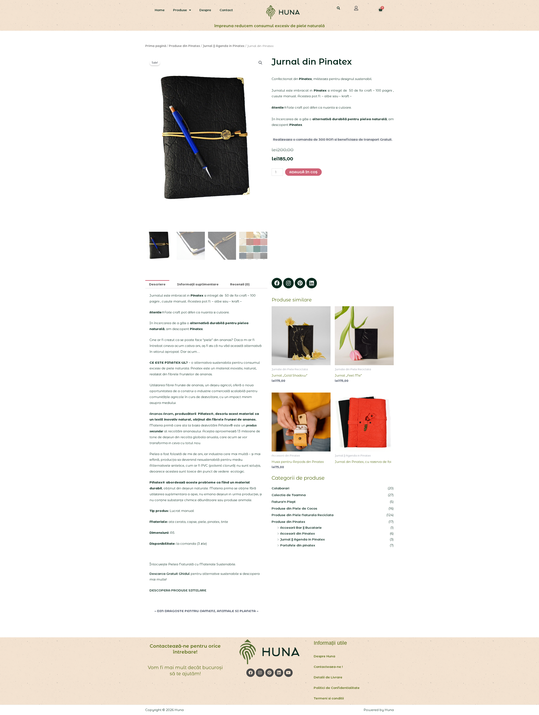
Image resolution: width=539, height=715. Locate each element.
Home (160, 10)
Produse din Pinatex (184, 46)
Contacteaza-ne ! (328, 667)
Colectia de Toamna (289, 495)
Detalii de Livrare (328, 677)
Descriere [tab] (157, 284)
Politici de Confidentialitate (337, 688)
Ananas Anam (161, 414)
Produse (180, 10)
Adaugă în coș (303, 172)
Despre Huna (324, 656)
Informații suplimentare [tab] (198, 284)
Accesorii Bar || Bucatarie (301, 528)
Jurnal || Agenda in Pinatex (223, 46)
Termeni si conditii (329, 698)
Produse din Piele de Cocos (294, 508)
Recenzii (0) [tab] (239, 284)
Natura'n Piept (284, 502)
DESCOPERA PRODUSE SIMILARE (177, 590)
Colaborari (280, 488)
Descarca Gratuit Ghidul (170, 574)
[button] (356, 8)
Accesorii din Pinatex (297, 533)
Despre (205, 10)
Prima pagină (155, 46)
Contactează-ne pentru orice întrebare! (185, 649)
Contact (226, 10)
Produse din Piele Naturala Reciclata (303, 515)
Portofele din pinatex (297, 545)
